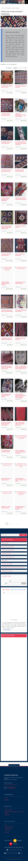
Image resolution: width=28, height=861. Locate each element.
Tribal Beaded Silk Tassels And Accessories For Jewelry (13, 567)
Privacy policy (8, 828)
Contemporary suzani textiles (8, 546)
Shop (3, 8)
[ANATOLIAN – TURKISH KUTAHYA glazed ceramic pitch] (14, 651)
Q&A (6, 824)
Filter (24, 583)
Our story (7, 815)
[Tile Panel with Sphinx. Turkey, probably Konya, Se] (14, 672)
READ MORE (7, 629)
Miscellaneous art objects (7, 570)
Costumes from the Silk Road (8, 550)
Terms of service (9, 826)
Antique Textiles (5, 543)
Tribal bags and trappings (7, 563)
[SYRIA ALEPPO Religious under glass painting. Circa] (14, 714)
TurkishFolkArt (10, 859)
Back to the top (14, 766)
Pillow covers (4, 560)
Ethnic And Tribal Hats (6, 553)
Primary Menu (26, 2)
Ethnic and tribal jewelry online (8, 557)
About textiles (8, 809)
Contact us (7, 830)
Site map (7, 832)
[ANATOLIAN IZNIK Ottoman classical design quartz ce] (14, 693)
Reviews (7, 799)
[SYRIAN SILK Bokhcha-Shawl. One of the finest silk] (14, 731)
